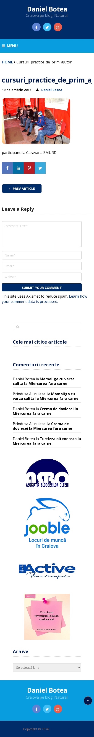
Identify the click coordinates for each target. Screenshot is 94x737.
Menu (12, 45)
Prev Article (23, 188)
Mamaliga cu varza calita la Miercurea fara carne (44, 381)
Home (7, 62)
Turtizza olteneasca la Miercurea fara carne (47, 441)
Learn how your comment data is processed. (44, 299)
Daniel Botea (47, 9)
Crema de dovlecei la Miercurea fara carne (45, 411)
